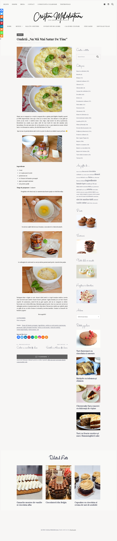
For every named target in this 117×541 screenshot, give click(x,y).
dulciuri (83, 177)
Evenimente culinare (82, 101)
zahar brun (89, 203)
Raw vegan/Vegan (103, 26)
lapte (84, 184)
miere (81, 186)
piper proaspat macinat (30, 327)
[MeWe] (32, 337)
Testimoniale (65, 4)
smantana (95, 196)
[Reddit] (1, 16)
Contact (31, 4)
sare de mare (82, 196)
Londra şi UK (80, 121)
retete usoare (96, 194)
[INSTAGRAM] (108, 4)
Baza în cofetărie (32, 26)
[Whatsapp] (36, 337)
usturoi (95, 200)
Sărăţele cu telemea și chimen (56, 347)
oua (89, 186)
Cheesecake (79, 88)
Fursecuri (79, 108)
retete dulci (92, 192)
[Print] (43, 337)
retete (78, 192)
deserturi (78, 177)
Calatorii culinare (72, 26)
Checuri (78, 84)
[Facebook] (18, 337)
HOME (9, 26)
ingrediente (41, 325)
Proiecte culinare (81, 134)
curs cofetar (84, 174)
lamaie (79, 183)
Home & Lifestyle (81, 114)
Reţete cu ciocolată (81, 148)
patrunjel (79, 189)
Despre (14, 4)
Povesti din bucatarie (52, 26)
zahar (84, 202)
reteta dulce (95, 189)
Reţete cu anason (81, 144)
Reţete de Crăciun (81, 151)
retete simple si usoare (86, 194)
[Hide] (0, 39)
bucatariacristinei (24, 42)
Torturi (78, 158)
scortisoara (89, 196)
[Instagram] (39, 337)
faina (90, 177)
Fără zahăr (88, 26)
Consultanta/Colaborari (47, 4)
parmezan (19, 327)
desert (97, 174)
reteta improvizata (22, 329)
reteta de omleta (55, 327)
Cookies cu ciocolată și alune (27, 347)
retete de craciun (84, 192)
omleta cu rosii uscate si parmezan (55, 325)
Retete (18, 26)
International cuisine (82, 118)
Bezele (78, 74)
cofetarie (78, 174)
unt (38, 329)
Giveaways (79, 111)
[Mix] (1, 29)
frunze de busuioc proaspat (29, 325)
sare (77, 196)
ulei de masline (82, 199)
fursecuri (97, 177)
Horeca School (80, 181)
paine (92, 186)
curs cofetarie (90, 174)
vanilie (79, 203)
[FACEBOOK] (104, 4)
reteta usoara (32, 329)
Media (22, 4)
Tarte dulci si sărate (82, 155)
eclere (86, 177)
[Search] (112, 4)
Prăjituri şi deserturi (82, 131)
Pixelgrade (73, 530)
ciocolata (92, 171)
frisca (93, 177)
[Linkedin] (25, 337)
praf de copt (84, 189)
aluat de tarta (79, 171)
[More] (46, 337)
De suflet (79, 94)
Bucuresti (85, 171)
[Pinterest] (29, 337)
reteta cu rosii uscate (44, 327)
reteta (89, 189)
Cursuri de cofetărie (82, 91)
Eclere (78, 98)
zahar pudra (95, 203)
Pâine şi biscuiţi (80, 124)
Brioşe (78, 78)
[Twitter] (22, 337)
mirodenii (85, 186)
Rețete (6, 4)
